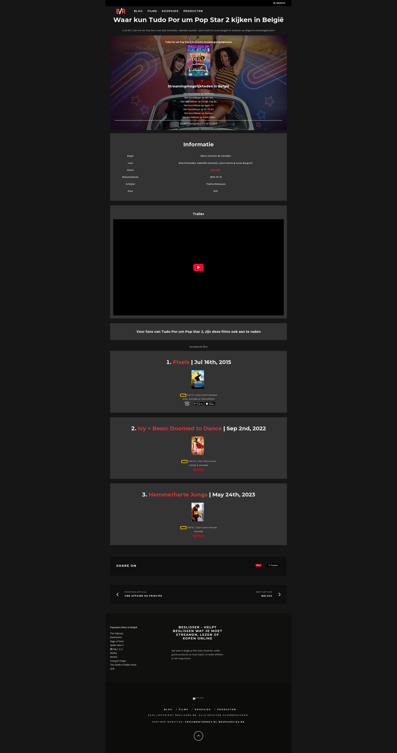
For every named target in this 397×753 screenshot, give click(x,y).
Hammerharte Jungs (178, 494)
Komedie (216, 169)
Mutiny (113, 652)
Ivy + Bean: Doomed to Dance (180, 428)
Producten (193, 11)
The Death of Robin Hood (123, 664)
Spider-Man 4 (116, 645)
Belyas (266, 596)
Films (152, 11)
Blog (138, 11)
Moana (113, 656)
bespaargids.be (232, 722)
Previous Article (135, 592)
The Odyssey (116, 633)
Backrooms (116, 637)
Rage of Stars (117, 641)
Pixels (181, 362)
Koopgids (170, 11)
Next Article (264, 592)
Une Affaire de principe (143, 596)
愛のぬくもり (116, 649)
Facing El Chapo (118, 660)
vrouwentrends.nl (201, 722)
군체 (112, 668)
